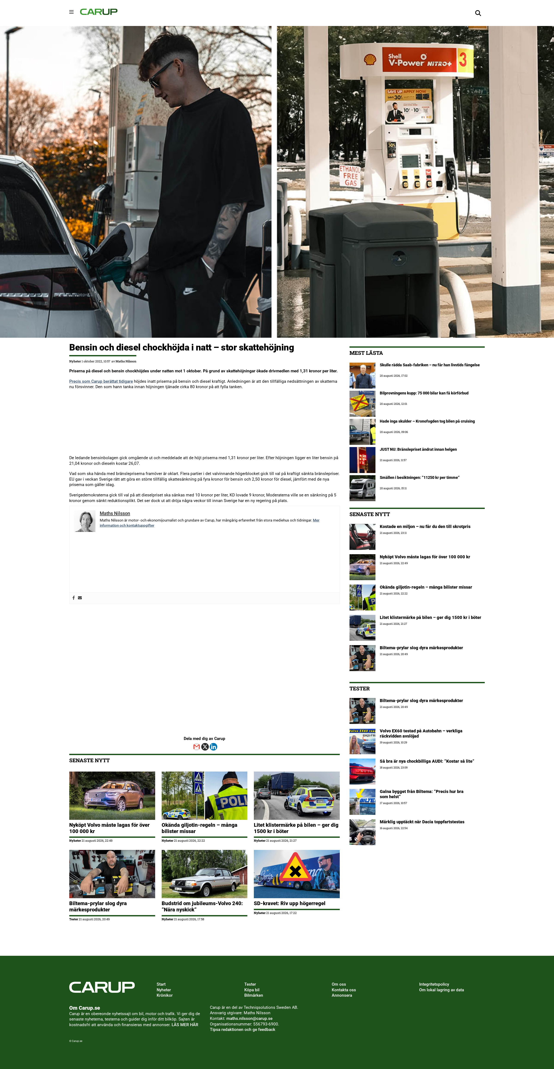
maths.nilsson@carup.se (249, 1018)
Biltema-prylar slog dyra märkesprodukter (98, 906)
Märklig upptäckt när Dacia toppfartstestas (422, 821)
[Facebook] (74, 598)
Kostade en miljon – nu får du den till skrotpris (425, 526)
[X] (205, 747)
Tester (73, 919)
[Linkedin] (213, 747)
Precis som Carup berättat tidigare (101, 381)
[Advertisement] (199, 425)
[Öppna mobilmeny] (71, 12)
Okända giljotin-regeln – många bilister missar (426, 587)
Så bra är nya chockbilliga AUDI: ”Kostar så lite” (427, 761)
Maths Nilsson (126, 361)
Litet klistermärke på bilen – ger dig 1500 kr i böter (430, 617)
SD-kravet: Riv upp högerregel (289, 903)
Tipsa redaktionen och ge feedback (242, 1029)
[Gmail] (196, 747)
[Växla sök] (478, 13)
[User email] (80, 598)
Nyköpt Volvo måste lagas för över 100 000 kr (425, 556)
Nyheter (75, 361)
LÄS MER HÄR (185, 1024)
